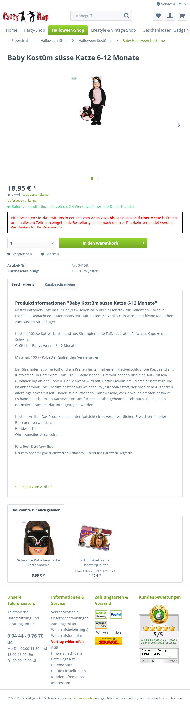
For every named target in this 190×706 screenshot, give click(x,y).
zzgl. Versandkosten (36, 194)
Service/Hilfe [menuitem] (171, 4)
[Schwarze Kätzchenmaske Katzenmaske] (38, 538)
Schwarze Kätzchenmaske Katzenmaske (38, 562)
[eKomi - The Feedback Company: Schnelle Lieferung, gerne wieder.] (161, 634)
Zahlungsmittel (63, 624)
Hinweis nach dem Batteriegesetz (66, 656)
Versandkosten (84, 698)
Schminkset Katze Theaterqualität (95, 562)
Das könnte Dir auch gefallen (35, 510)
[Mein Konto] (170, 16)
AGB (54, 647)
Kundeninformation (67, 676)
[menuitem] (101, 16)
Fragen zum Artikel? (35, 486)
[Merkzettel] (158, 16)
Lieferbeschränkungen (22, 200)
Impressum (60, 682)
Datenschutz (61, 665)
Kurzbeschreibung (60, 284)
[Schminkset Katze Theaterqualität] (95, 538)
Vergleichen (22, 254)
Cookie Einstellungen (68, 670)
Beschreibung (22, 284)
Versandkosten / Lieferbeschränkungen (70, 615)
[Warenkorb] (182, 16)
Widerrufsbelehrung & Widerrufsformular (70, 632)
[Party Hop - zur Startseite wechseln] (25, 17)
